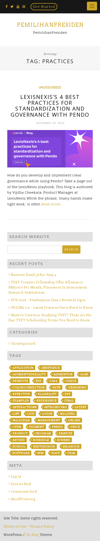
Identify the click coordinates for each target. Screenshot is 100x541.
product (20, 433)
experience (46, 400)
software (21, 453)
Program (43, 433)
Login (47, 413)
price (75, 426)
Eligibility (47, 394)
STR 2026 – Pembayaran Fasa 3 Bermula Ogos (48, 300)
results (65, 433)
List (16, 413)
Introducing (55, 407)
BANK (84, 374)
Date (56, 387)
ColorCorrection (29, 387)
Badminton (63, 374)
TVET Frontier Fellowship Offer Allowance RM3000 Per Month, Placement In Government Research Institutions (47, 287)
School (19, 446)
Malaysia (67, 413)
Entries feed (21, 484)
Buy (39, 381)
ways (55, 453)
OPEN (17, 426)
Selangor (71, 446)
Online (74, 420)
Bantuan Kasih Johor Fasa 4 (34, 275)
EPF (67, 394)
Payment (36, 426)
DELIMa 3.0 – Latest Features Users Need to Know (52, 307)
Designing (77, 387)
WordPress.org (23, 499)
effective (21, 394)
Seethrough (44, 446)
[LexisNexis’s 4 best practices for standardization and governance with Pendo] (50, 148)
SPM (40, 453)
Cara (54, 381)
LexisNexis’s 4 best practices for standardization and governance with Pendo (50, 105)
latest (80, 407)
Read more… (52, 204)
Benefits (20, 381)
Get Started (44, 6)
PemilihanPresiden (50, 25)
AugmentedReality (29, 374)
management (49, 420)
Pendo (57, 426)
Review (19, 440)
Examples (21, 400)
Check (71, 381)
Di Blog (32, 534)
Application (23, 367)
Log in (16, 476)
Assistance (50, 367)
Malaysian (21, 420)
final (69, 400)
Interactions (25, 407)
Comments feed (24, 491)
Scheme (63, 440)
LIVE (30, 413)
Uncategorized (50, 87)
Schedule (41, 440)
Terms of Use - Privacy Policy (29, 526)
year (71, 453)
